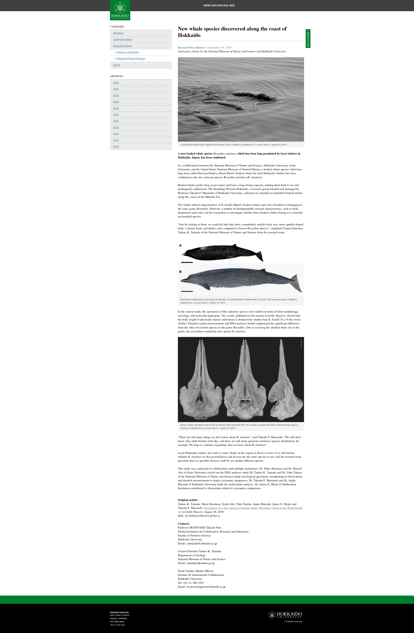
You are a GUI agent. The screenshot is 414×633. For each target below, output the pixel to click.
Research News (122, 46)
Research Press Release (130, 58)
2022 (116, 82)
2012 (116, 146)
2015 (116, 127)
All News (118, 33)
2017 (116, 114)
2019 (116, 101)
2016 (116, 121)
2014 (116, 133)
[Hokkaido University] (120, 20)
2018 (116, 108)
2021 (116, 89)
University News (122, 39)
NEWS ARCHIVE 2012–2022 (219, 5)
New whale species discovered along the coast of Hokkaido (232, 31)
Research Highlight (127, 52)
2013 (116, 140)
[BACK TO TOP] (308, 47)
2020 (116, 95)
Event (116, 65)
